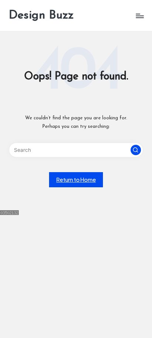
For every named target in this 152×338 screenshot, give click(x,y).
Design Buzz (41, 15)
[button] (136, 150)
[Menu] (139, 16)
